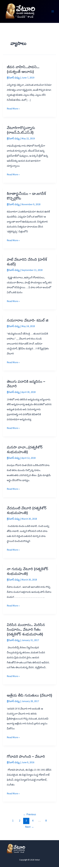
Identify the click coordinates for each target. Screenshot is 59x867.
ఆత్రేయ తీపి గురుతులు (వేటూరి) (29, 695)
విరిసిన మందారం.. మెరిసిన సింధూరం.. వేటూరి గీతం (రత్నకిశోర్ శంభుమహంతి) (26, 629)
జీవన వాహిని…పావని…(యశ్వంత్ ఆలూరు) (23, 69)
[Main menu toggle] (52, 11)
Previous (29, 814)
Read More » (13, 109)
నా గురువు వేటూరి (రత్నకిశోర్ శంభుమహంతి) (27, 571)
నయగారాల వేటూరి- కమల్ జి (27, 320)
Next (29, 826)
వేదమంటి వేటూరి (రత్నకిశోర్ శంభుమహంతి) (26, 510)
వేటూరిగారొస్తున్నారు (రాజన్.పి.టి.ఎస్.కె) (21, 130)
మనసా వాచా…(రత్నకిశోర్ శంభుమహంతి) (25, 449)
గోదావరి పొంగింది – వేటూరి (26, 756)
